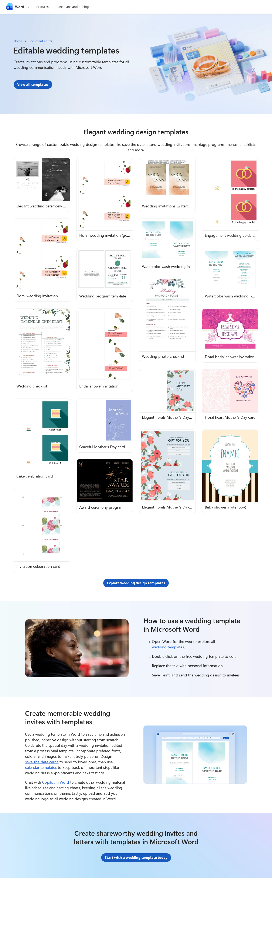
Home (18, 41)
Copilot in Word (55, 782)
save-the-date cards (41, 761)
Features (42, 7)
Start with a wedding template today (136, 857)
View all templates (32, 84)
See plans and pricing (73, 7)
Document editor (40, 41)
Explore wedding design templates (136, 583)
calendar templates (41, 767)
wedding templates (168, 646)
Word (19, 6)
